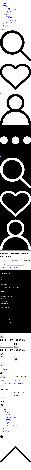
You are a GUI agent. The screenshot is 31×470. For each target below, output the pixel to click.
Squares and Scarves (14, 19)
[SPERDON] (3, 157)
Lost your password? (18, 383)
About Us (6, 25)
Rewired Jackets (12, 9)
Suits (7, 6)
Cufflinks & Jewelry (13, 20)
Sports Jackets (12, 11)
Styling (5, 24)
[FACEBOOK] (2, 312)
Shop (4, 5)
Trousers (8, 14)
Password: (3, 264)
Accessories (9, 17)
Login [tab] (4, 368)
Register (2, 398)
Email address (19, 392)
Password (17, 380)
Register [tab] (5, 369)
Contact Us (6, 27)
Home (4, 3)
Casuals (8, 16)
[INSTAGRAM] (5, 312)
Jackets (8, 8)
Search (15, 346)
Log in (2, 386)
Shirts (7, 13)
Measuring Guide (8, 22)
